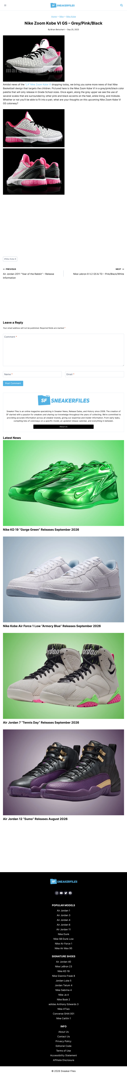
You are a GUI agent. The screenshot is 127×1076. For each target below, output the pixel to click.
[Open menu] (5, 5)
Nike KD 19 (64, 971)
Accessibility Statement (63, 1055)
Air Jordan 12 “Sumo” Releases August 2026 (35, 819)
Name (8, 374)
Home (54, 16)
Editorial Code (63, 1046)
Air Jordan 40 (63, 961)
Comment (10, 336)
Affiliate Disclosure (63, 1060)
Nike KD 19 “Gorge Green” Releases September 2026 (41, 529)
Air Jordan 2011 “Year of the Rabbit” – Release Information (28, 273)
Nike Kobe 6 (10, 259)
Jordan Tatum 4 (63, 985)
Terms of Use (63, 1050)
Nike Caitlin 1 (63, 1018)
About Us (63, 1031)
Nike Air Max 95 (63, 948)
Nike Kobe (71, 16)
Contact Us (63, 1036)
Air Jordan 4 (63, 920)
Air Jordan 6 (63, 924)
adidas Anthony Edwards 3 (64, 1004)
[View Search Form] (121, 5)
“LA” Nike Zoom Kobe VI (38, 84)
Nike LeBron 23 (63, 966)
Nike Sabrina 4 (63, 990)
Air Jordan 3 (63, 915)
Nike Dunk (63, 934)
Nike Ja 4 (63, 994)
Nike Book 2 (63, 999)
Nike (61, 16)
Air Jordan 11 (63, 929)
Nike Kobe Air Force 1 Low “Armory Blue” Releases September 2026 (52, 626)
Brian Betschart (58, 29)
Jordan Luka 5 (63, 980)
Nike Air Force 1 (63, 943)
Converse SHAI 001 (63, 1013)
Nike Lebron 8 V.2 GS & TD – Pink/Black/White (98, 271)
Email (70, 374)
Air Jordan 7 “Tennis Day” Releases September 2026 (41, 722)
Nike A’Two (64, 1009)
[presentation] (63, 483)
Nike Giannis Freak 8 (63, 976)
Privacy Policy (63, 1041)
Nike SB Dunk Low (63, 938)
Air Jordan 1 (63, 910)
